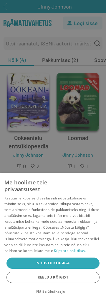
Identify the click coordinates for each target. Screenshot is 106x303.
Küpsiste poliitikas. (70, 250)
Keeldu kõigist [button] (53, 277)
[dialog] (53, 238)
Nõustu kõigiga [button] (53, 263)
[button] (53, 291)
